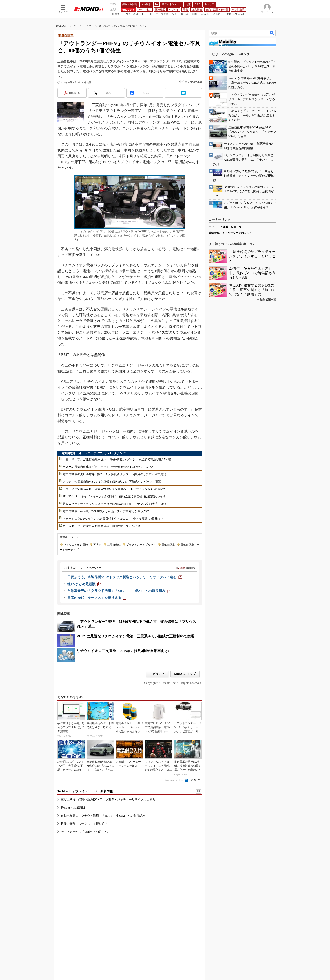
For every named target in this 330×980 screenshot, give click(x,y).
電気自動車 (168, 544)
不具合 (97, 544)
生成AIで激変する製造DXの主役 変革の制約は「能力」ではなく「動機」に (252, 289)
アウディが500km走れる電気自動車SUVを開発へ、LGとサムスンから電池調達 (114, 489)
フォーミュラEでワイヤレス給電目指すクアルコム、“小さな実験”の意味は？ (113, 518)
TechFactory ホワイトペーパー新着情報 (85, 791)
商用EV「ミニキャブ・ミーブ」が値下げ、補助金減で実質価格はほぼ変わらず (114, 496)
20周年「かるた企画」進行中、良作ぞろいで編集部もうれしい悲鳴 (252, 273)
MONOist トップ (185, 674)
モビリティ (75, 25)
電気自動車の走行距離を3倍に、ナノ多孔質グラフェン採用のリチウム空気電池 (114, 474)
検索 (272, 33)
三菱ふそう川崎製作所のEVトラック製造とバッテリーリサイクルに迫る (108, 799)
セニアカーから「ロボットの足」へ (84, 831)
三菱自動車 (114, 544)
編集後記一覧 (268, 299)
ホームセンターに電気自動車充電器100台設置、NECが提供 (101, 526)
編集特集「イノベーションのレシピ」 (232, 232)
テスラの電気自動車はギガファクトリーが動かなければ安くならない (108, 466)
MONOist (61, 25)
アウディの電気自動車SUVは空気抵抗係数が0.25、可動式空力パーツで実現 (112, 481)
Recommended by (174, 780)
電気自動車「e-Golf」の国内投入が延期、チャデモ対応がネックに (106, 511)
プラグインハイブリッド (141, 544)
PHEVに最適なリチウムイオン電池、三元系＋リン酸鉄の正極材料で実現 (135, 636)
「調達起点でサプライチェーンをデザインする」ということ (252, 256)
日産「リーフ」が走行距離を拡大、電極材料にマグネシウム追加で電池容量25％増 (117, 459)
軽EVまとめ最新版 (73, 807)
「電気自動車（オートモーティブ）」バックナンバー (93, 453)
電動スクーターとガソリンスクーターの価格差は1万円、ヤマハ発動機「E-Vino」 (116, 503)
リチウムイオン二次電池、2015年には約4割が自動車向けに (124, 651)
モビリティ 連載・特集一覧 (225, 227)
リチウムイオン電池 (76, 544)
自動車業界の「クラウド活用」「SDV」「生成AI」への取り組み (103, 815)
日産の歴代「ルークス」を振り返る (84, 823)
